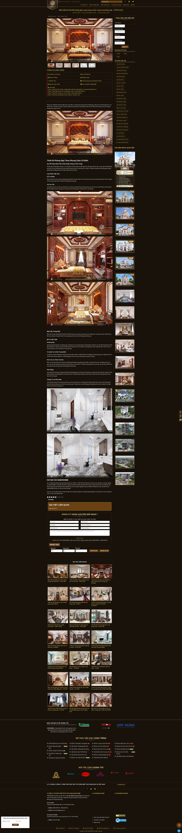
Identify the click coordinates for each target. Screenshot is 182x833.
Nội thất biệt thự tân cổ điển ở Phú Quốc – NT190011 (78, 667)
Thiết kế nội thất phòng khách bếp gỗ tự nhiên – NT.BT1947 (79, 646)
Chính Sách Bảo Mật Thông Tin (101, 817)
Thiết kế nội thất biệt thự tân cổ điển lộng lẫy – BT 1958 (79, 688)
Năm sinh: (53, 548)
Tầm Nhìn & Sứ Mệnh (99, 820)
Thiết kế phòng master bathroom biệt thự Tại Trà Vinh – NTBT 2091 (79, 580)
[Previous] (50, 40)
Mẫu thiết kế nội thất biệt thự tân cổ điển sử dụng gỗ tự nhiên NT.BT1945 (101, 709)
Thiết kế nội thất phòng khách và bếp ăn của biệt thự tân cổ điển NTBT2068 (101, 688)
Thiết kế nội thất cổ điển (104, 12)
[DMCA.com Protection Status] (120, 815)
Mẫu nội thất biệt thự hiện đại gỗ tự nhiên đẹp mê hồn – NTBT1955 (78, 625)
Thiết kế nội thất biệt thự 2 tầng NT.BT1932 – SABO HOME (56, 625)
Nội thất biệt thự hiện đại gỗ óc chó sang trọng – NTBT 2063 (100, 625)
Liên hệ (133, 4)
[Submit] (121, 2)
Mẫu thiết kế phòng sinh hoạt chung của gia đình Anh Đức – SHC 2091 (57, 580)
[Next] (109, 40)
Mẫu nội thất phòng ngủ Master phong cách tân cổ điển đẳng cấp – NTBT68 (58, 688)
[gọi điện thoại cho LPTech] (179, 825)
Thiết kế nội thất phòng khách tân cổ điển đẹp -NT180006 (57, 646)
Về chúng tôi (84, 4)
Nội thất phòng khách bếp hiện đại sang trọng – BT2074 (78, 603)
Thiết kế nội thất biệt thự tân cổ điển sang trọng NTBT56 (57, 603)
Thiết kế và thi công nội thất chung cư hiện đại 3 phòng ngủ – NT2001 (58, 709)
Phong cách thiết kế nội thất (89, 12)
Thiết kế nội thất (105, 4)
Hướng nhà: (66, 548)
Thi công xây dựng (116, 4)
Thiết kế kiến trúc (94, 4)
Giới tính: (77, 548)
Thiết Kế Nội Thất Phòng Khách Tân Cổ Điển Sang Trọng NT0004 (57, 667)
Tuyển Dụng (97, 822)
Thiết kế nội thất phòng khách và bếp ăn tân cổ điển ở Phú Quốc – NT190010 (101, 604)
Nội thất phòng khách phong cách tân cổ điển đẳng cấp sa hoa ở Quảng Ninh (79, 710)
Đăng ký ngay (79, 538)
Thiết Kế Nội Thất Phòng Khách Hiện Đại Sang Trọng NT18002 (101, 646)
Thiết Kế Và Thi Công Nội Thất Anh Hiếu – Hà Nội (100, 667)
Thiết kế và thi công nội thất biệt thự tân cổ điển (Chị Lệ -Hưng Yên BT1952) (100, 581)
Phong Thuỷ (126, 4)
